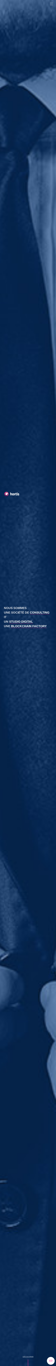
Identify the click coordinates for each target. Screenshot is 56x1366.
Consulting (39, 612)
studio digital (21, 621)
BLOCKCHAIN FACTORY (29, 626)
